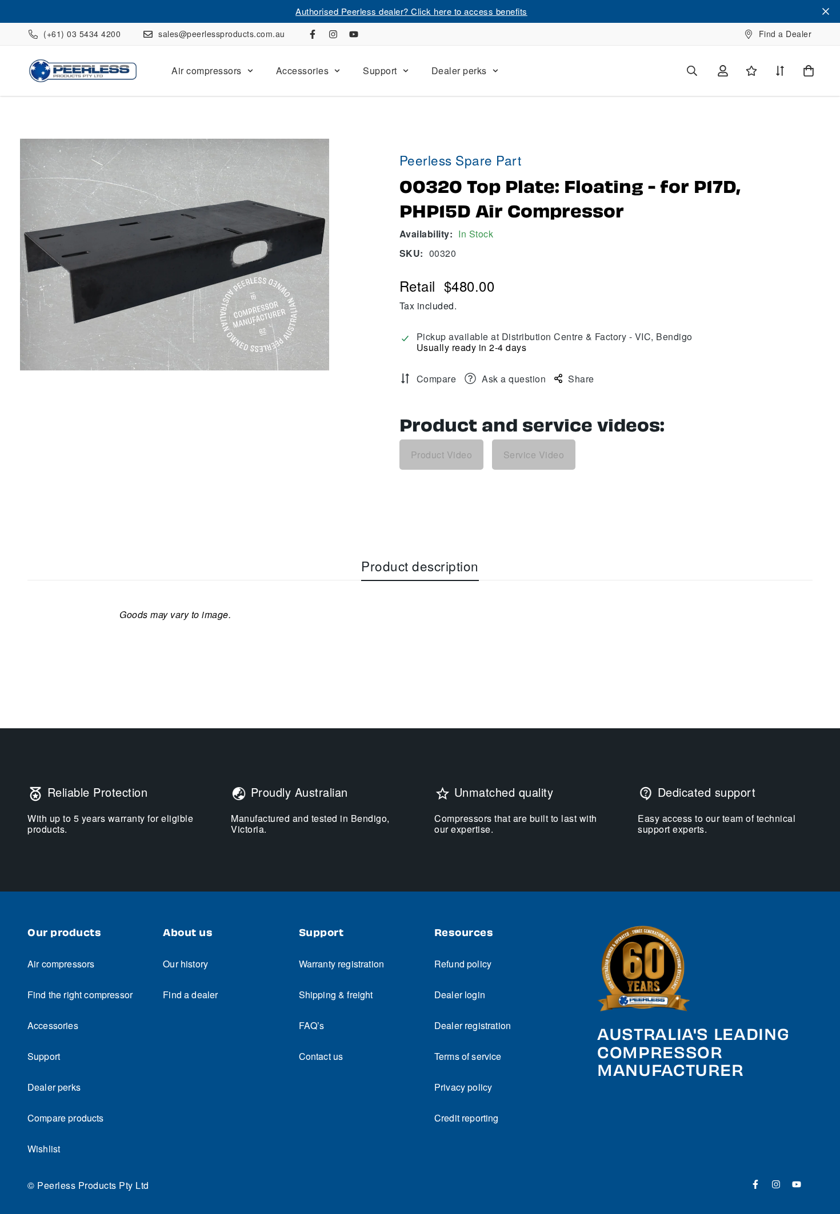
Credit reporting (466, 1117)
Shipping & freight (336, 994)
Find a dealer (190, 994)
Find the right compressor (80, 994)
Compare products (65, 1117)
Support (380, 70)
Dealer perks (459, 70)
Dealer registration (472, 1025)
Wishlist (43, 1148)
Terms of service (468, 1056)
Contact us (321, 1056)
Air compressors (206, 70)
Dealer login (459, 994)
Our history (185, 963)
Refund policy (462, 963)
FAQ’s (312, 1025)
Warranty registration (341, 963)
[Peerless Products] (83, 70)
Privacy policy (463, 1087)
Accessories (302, 70)
